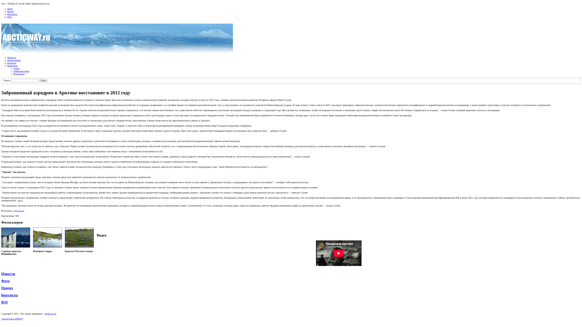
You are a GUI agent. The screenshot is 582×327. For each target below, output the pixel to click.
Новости (11, 57)
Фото (10, 9)
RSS (9, 17)
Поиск (7, 80)
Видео (10, 11)
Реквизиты (19, 74)
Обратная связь (21, 71)
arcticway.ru (50, 313)
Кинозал (11, 63)
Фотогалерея (13, 60)
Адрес (16, 68)
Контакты (12, 14)
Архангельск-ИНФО (12, 319)
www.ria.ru (18, 211)
